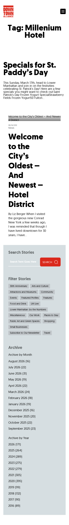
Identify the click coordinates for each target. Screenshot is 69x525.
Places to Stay (51, 315)
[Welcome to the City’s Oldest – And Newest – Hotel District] (34, 177)
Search (47, 262)
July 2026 (14, 367)
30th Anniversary (18, 286)
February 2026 (17, 398)
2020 (11, 481)
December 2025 (18, 410)
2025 (11, 450)
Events (13, 297)
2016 (11, 506)
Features (47, 297)
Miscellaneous (17, 315)
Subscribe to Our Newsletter (24, 332)
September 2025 (19, 428)
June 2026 (15, 373)
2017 (11, 499)
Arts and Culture (40, 286)
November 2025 (19, 416)
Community (47, 291)
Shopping (49, 321)
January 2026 (17, 404)
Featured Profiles (30, 297)
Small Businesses (18, 326)
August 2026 (16, 361)
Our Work (34, 315)
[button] (63, 11)
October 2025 (17, 422)
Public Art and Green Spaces (25, 321)
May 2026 (14, 379)
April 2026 (15, 386)
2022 (11, 469)
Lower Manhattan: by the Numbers (28, 309)
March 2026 (16, 392)
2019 (11, 487)
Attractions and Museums (23, 291)
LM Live (35, 303)
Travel (47, 332)
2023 (11, 463)
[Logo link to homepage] (8, 11)
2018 (11, 493)
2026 (11, 444)
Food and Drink (18, 303)
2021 (11, 475)
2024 (11, 456)
